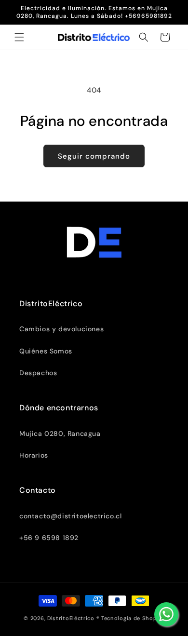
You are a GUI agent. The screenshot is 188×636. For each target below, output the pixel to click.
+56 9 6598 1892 (49, 537)
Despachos (38, 372)
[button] (19, 37)
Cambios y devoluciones (61, 329)
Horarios (33, 455)
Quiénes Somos (45, 351)
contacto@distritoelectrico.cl (70, 516)
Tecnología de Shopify (132, 618)
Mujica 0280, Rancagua (60, 433)
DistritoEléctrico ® (73, 618)
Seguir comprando (94, 156)
